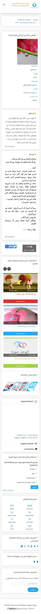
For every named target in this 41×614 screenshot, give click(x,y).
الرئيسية (35, 19)
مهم (33, 473)
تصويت (34, 487)
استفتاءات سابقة (8, 490)
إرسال (32, 589)
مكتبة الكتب (29, 449)
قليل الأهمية (31, 478)
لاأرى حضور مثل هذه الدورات (26, 482)
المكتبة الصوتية (27, 443)
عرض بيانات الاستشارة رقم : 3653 (25, 22)
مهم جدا (32, 469)
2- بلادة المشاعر (22, 435)
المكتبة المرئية (27, 401)
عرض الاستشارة (20, 301)
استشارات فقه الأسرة (24, 19)
